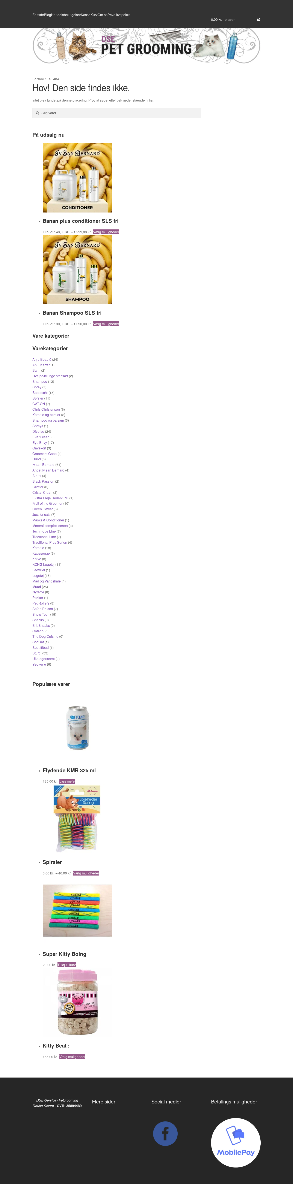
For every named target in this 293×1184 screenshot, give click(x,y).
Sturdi (36, 653)
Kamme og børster (46, 414)
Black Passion (43, 481)
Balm (36, 370)
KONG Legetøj (43, 564)
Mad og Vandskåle (46, 581)
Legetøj (38, 575)
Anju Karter (41, 364)
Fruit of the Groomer (47, 503)
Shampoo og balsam (48, 420)
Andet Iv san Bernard (48, 470)
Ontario (38, 631)
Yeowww (39, 664)
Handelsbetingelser (66, 14)
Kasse (86, 14)
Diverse (38, 431)
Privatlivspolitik (118, 14)
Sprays (37, 425)
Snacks (38, 619)
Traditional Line (44, 536)
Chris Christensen (46, 409)
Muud (36, 586)
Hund (36, 459)
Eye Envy (39, 442)
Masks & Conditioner (48, 520)
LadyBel (38, 569)
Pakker (37, 597)
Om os (102, 14)
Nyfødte (38, 592)
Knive (36, 558)
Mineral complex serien (50, 525)
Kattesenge (41, 553)
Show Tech (40, 614)
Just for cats (41, 514)
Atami (36, 475)
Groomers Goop (44, 453)
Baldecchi (40, 392)
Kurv (94, 14)
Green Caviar (42, 508)
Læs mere (67, 781)
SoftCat (38, 641)
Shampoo (39, 381)
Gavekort (39, 448)
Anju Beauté (41, 359)
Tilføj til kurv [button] (66, 964)
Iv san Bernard (43, 464)
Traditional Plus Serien (49, 542)
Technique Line (44, 531)
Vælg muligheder (106, 231)
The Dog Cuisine (45, 636)
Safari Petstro (42, 608)
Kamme (38, 547)
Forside (38, 14)
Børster (37, 398)
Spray (36, 387)
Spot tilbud (40, 647)
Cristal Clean (42, 492)
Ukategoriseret (43, 658)
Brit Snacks (41, 625)
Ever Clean (41, 436)
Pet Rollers (40, 603)
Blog (47, 14)
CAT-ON (38, 403)
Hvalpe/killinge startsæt (50, 375)
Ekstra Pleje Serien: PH (50, 497)
